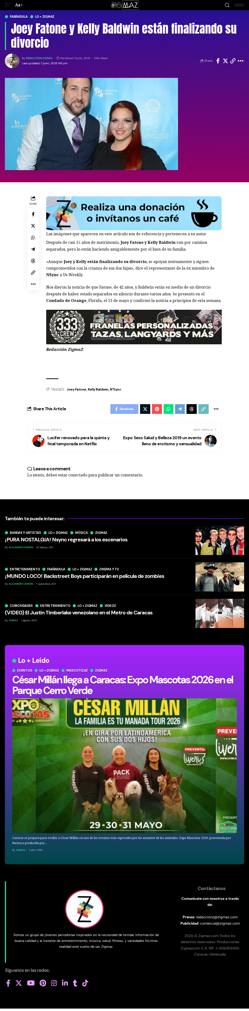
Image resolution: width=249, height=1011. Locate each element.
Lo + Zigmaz (44, 16)
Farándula (19, 16)
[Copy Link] (233, 61)
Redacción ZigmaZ (39, 58)
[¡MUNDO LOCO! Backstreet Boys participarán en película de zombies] (220, 577)
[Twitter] (18, 983)
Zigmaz (101, 670)
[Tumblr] (75, 983)
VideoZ (110, 605)
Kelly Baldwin (98, 389)
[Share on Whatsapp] (33, 237)
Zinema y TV (109, 569)
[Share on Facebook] (217, 61)
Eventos (24, 670)
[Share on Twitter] (225, 61)
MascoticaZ (77, 670)
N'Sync (115, 389)
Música (81, 532)
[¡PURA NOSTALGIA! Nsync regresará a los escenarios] (220, 540)
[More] (240, 61)
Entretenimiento (25, 569)
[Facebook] (8, 983)
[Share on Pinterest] (157, 409)
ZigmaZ (20, 850)
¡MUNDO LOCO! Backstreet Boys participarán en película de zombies (84, 576)
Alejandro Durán (21, 547)
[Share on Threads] (33, 261)
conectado (77, 475)
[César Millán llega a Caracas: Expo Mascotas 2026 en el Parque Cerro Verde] (124, 765)
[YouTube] (31, 983)
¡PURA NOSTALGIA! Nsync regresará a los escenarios (66, 539)
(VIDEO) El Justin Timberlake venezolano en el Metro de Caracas (78, 612)
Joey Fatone (76, 389)
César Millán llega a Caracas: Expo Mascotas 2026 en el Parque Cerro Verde (122, 685)
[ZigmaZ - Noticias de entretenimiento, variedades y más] (124, 5)
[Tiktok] (85, 983)
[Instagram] (54, 983)
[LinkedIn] (65, 983)
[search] (227, 5)
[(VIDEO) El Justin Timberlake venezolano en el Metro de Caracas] (220, 613)
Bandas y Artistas (25, 532)
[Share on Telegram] (33, 249)
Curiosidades (21, 605)
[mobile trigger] (9, 5)
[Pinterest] (42, 983)
